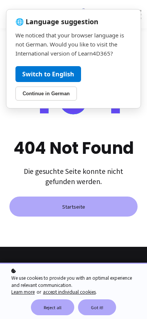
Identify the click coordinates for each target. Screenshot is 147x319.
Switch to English (48, 74)
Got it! (97, 307)
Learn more (23, 291)
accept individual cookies (69, 291)
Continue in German (46, 93)
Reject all (52, 307)
